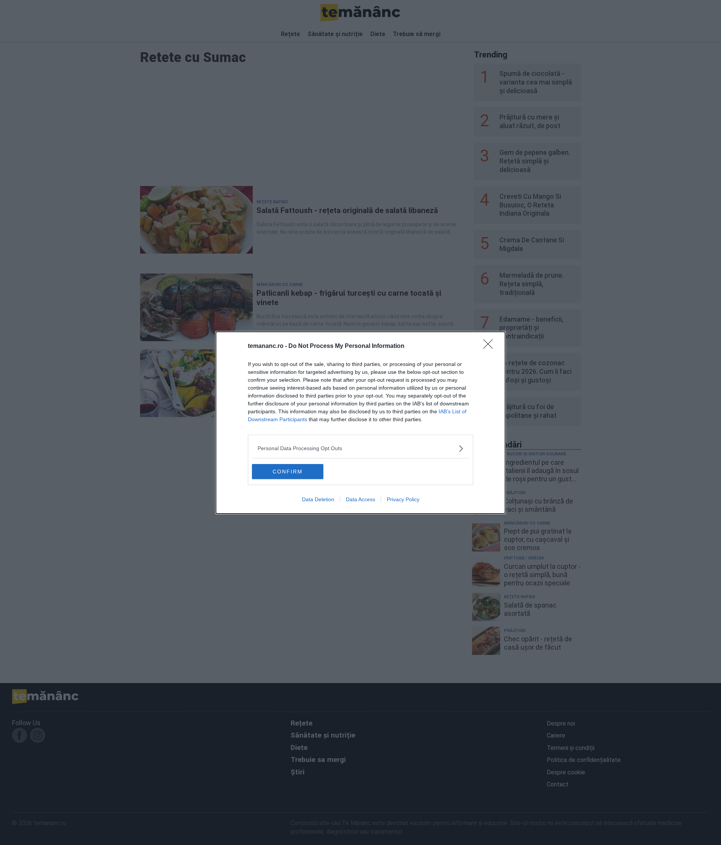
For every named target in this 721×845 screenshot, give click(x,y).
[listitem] (360, 448)
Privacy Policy (403, 499)
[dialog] (360, 423)
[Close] (490, 346)
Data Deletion (318, 499)
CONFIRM (288, 472)
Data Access (360, 499)
